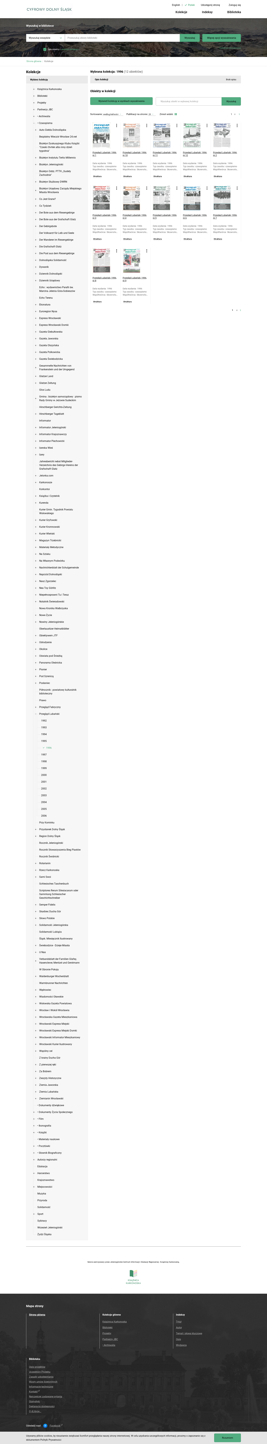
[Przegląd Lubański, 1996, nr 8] (103, 261)
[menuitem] (49, 89)
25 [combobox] (150, 114)
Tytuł (178, 1321)
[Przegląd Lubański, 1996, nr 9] (133, 261)
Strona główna (33, 61)
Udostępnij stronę (210, 5)
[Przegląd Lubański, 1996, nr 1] (103, 135)
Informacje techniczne (41, 1386)
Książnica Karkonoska (114, 1321)
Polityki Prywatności (50, 1439)
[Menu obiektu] (116, 125)
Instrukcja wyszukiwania (230, 48)
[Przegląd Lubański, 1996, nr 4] (133, 198)
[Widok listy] (175, 114)
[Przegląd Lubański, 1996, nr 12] (193, 135)
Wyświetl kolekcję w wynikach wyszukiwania (121, 101)
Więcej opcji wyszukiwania (221, 37)
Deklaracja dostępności (42, 1406)
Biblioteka (234, 12)
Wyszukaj (189, 37)
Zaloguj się (235, 5)
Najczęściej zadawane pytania (45, 1396)
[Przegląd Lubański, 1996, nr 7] (223, 198)
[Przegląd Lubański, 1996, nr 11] (163, 135)
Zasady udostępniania (41, 1376)
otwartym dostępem (70, 49)
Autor (179, 1327)
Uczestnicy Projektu (39, 1371)
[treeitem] (57, 89)
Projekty (106, 1333)
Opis (178, 1339)
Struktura (97, 176)
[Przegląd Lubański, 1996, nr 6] (193, 198)
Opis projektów (37, 1366)
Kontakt (33, 1391)
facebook (55, 1426)
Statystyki (34, 1401)
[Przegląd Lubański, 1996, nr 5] (163, 198)
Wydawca (181, 1345)
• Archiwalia (108, 1345)
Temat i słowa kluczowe (189, 1333)
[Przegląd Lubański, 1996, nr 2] (223, 135)
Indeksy (207, 12)
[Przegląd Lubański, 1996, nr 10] (133, 135)
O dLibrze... (35, 1411)
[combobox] (122, 38)
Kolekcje (181, 12)
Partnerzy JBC (110, 1339)
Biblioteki (107, 1327)
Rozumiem (227, 1437)
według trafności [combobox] (110, 114)
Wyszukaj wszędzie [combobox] (39, 37)
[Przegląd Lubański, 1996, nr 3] (103, 198)
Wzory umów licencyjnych (43, 1381)
